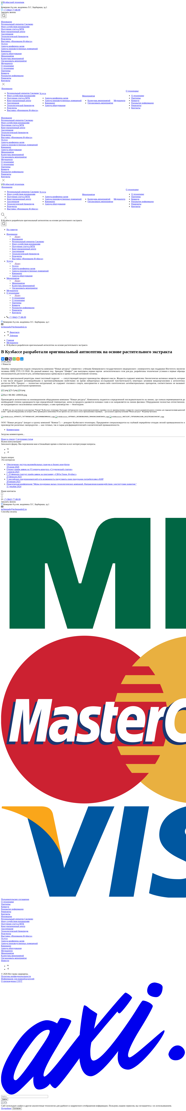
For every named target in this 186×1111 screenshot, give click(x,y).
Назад (17, 236)
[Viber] (10, 359)
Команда (5, 73)
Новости (5, 960)
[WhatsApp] (14, 359)
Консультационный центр (13, 31)
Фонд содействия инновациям (15, 26)
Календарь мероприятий (12, 58)
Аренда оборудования (11, 53)
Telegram (14, 335)
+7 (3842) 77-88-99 (11, 10)
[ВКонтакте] (2, 359)
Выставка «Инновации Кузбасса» (16, 41)
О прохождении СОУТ (11, 981)
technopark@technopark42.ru (14, 327)
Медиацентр (7, 63)
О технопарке (7, 66)
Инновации (6, 22)
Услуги (4, 44)
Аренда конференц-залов (12, 46)
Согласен (17, 1108)
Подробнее (6, 1108)
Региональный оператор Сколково (17, 24)
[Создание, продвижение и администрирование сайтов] (93, 1094)
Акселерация (7, 34)
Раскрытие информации (12, 75)
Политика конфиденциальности (16, 976)
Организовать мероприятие (14, 61)
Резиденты (6, 39)
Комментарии (13, 429)
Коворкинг (6, 51)
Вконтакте (14, 332)
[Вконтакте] (8, 449)
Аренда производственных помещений (19, 48)
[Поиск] (4, 16)
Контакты (5, 80)
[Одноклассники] (18, 359)
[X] (6, 359)
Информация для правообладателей (17, 979)
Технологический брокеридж (14, 36)
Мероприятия (7, 56)
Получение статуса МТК (12, 29)
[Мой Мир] (21, 359)
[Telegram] (8, 453)
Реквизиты (6, 78)
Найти (4, 1099)
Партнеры (5, 71)
